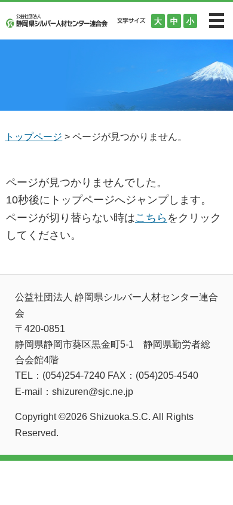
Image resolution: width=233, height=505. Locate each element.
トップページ (33, 136)
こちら (151, 218)
